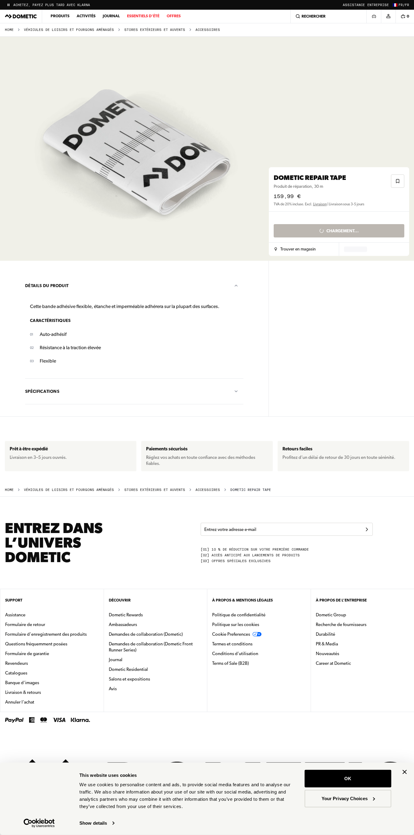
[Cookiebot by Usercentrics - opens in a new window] (39, 823)
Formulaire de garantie (27, 653)
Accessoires (207, 29)
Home (9, 29)
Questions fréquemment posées (36, 644)
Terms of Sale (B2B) (230, 663)
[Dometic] (21, 16)
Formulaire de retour (25, 624)
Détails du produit (46, 285)
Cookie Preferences (231, 634)
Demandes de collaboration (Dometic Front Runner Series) (151, 647)
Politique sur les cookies (235, 624)
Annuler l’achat (19, 702)
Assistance (354, 5)
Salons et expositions (129, 679)
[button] (295, 249)
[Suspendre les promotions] (8, 4)
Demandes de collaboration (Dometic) (146, 634)
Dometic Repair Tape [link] (250, 490)
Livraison (320, 204)
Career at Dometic (352, 663)
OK (347, 778)
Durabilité (325, 634)
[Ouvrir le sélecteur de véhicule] (373, 16)
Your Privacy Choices (345, 798)
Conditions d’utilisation (235, 653)
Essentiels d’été (143, 16)
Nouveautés (346, 653)
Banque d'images (41, 682)
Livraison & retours (23, 692)
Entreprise (378, 5)
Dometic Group (350, 615)
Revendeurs (16, 663)
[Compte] (388, 16)
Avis (113, 688)
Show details (93, 823)
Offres (174, 16)
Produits (60, 16)
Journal (111, 16)
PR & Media (346, 644)
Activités (86, 16)
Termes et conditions (232, 644)
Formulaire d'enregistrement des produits (46, 634)
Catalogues (35, 673)
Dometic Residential (147, 669)
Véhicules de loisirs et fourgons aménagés (69, 29)
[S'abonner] (367, 529)
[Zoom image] (137, 149)
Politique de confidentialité (238, 615)
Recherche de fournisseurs (341, 624)
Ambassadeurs (123, 624)
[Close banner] (404, 772)
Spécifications (42, 391)
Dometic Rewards (126, 615)
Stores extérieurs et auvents (154, 29)
